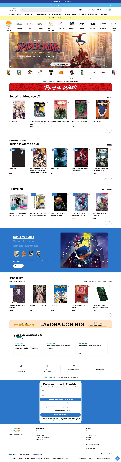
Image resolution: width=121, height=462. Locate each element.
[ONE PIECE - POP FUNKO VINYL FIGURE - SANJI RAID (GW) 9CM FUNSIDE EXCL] (16, 253)
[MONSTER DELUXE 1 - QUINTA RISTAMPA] (81, 294)
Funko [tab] (110, 281)
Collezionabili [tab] (92, 281)
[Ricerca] (60, 10)
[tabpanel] (35, 259)
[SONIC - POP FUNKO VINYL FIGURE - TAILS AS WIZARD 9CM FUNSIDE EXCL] (39, 109)
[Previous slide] (53, 65)
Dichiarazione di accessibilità (104, 458)
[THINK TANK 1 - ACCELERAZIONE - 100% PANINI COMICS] (102, 157)
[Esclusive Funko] (84, 250)
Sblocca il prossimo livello (60, 414)
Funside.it (15, 458)
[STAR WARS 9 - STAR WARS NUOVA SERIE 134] (60, 109)
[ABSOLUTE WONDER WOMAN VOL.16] (81, 109)
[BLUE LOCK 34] (18, 109)
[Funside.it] (60, 324)
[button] (55, 65)
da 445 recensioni (18, 339)
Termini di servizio (81, 458)
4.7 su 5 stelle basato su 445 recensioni (67, 81)
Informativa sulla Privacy (56, 419)
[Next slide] (67, 65)
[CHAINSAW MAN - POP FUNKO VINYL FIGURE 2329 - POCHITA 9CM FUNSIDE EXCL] (23, 253)
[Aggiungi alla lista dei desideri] (26, 102)
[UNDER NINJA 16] (102, 109)
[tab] (23, 236)
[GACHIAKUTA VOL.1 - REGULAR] (39, 294)
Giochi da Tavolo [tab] (102, 281)
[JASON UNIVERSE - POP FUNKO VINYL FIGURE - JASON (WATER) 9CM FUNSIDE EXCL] (38, 253)
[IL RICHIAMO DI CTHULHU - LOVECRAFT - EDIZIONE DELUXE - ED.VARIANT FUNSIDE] (102, 294)
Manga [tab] (85, 281)
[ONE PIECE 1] (60, 294)
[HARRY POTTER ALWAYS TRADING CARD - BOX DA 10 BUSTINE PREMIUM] (18, 202)
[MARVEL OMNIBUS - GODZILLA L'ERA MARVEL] (102, 202)
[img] (61, 337)
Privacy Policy (91, 458)
